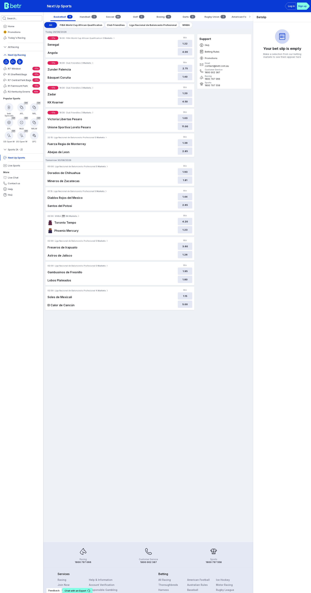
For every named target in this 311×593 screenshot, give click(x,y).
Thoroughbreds (168, 584)
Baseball (192, 589)
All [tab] (50, 25)
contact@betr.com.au (217, 66)
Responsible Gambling (103, 589)
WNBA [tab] (186, 25)
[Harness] (20, 62)
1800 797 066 (212, 79)
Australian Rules (197, 584)
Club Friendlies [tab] (116, 25)
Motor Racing (224, 584)
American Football (198, 579)
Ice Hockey (223, 579)
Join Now (64, 584)
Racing (62, 579)
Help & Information (100, 579)
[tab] (63, 16)
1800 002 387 (212, 72)
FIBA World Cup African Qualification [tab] (81, 25)
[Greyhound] (13, 62)
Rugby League (225, 589)
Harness (163, 589)
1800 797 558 (212, 85)
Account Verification (101, 584)
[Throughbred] (6, 62)
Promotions (211, 58)
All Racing (164, 579)
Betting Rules (212, 52)
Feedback (54, 590)
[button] (77, 590)
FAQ (207, 45)
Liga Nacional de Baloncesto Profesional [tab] (153, 25)
